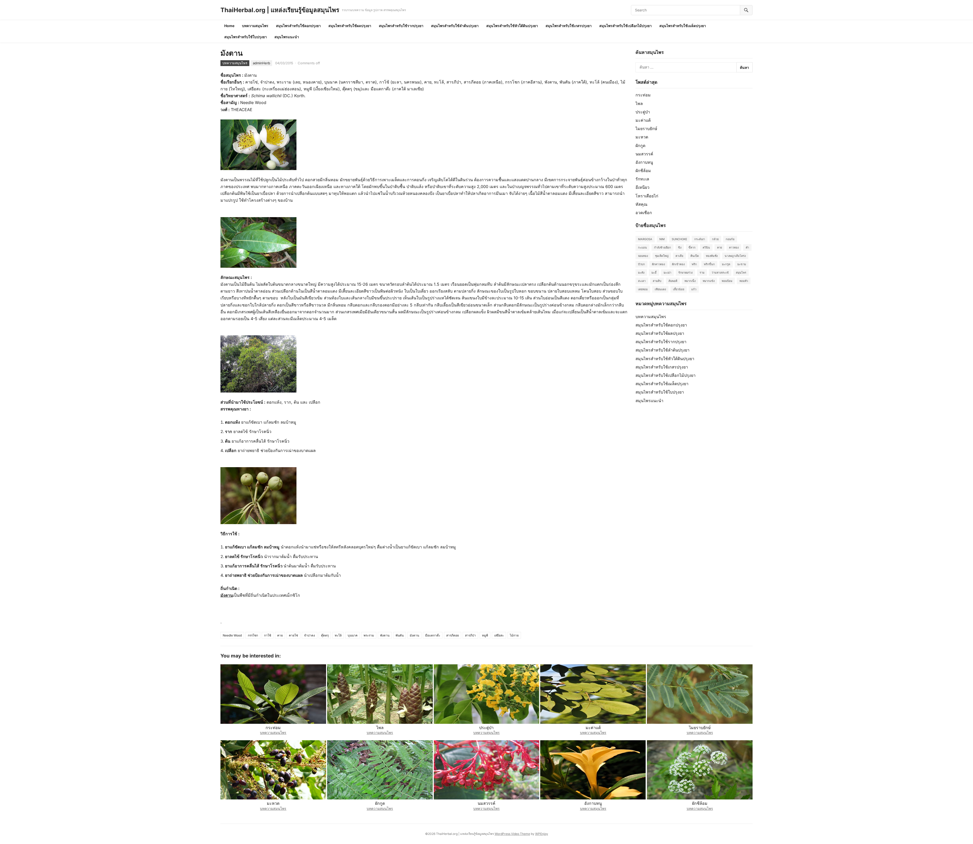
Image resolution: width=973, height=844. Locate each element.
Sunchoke (679, 239)
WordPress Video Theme (512, 834)
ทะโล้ (338, 635)
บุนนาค (353, 635)
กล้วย (715, 239)
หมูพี (485, 635)
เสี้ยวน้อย (678, 289)
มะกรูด (726, 264)
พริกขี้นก (709, 264)
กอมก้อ (730, 239)
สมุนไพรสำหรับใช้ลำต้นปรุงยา (455, 26)
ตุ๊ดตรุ (325, 635)
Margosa (645, 239)
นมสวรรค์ (644, 153)
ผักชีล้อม (643, 170)
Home (229, 26)
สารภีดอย (452, 635)
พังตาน (384, 635)
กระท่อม (643, 94)
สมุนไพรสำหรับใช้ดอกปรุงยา (298, 26)
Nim (662, 239)
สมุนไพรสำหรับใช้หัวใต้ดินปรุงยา (512, 26)
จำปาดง (309, 635)
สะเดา (642, 281)
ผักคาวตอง (658, 264)
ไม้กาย (514, 635)
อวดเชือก (643, 212)
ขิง (679, 247)
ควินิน (706, 247)
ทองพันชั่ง (712, 256)
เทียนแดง (660, 289)
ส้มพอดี (672, 281)
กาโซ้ (267, 635)
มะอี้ (654, 272)
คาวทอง (734, 247)
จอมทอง (643, 256)
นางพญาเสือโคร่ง (735, 256)
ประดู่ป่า (642, 111)
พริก (694, 264)
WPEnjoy (541, 834)
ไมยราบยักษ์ (646, 128)
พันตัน (400, 635)
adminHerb (261, 63)
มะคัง (641, 272)
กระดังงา (699, 239)
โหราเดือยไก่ (646, 195)
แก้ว (693, 289)
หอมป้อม (727, 281)
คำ (747, 247)
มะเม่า (667, 272)
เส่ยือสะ (499, 635)
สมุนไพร (741, 272)
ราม (702, 272)
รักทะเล (642, 178)
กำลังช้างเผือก (662, 247)
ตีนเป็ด (694, 256)
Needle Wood (232, 635)
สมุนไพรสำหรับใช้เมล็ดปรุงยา (682, 26)
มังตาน (414, 635)
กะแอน (642, 247)
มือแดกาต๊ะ (432, 635)
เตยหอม (643, 289)
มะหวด (641, 136)
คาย (280, 635)
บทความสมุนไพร (255, 26)
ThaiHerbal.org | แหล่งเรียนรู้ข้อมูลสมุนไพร (279, 10)
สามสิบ (657, 281)
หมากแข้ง (709, 281)
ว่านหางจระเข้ (720, 272)
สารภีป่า (470, 635)
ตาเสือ (679, 256)
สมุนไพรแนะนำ (286, 37)
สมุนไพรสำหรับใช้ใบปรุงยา (245, 37)
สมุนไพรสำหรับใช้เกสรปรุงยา (569, 26)
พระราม (369, 635)
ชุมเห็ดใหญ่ (661, 256)
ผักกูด (640, 145)
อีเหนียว (642, 187)
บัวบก (641, 264)
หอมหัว (743, 281)
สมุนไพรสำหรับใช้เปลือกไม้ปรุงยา (625, 26)
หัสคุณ (641, 204)
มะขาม (741, 264)
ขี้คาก (692, 247)
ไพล (639, 103)
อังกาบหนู (644, 162)
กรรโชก (253, 635)
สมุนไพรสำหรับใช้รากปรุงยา (401, 26)
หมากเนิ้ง (690, 281)
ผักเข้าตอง (678, 264)
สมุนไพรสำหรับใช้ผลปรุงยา (349, 26)
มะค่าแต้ (643, 120)
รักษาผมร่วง (685, 272)
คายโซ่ (293, 635)
